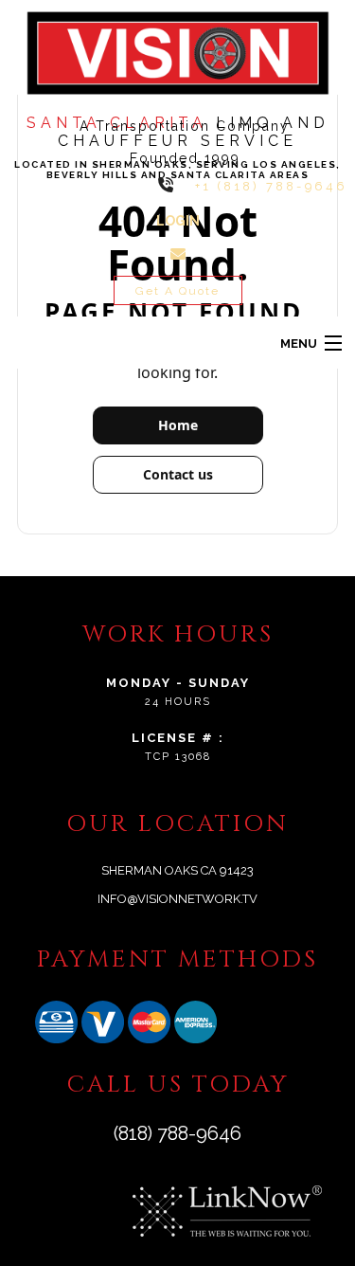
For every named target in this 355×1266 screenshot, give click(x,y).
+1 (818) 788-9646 (271, 186)
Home (178, 425)
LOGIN (178, 220)
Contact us (178, 474)
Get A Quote (177, 290)
